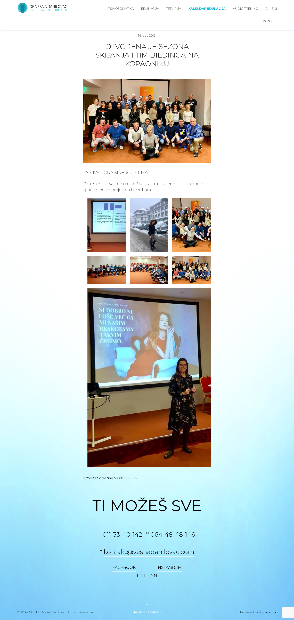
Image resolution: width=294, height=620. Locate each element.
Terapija (173, 9)
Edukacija (150, 9)
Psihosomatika (121, 9)
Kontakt (270, 21)
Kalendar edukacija (207, 9)
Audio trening (245, 9)
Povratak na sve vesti (103, 478)
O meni (271, 9)
